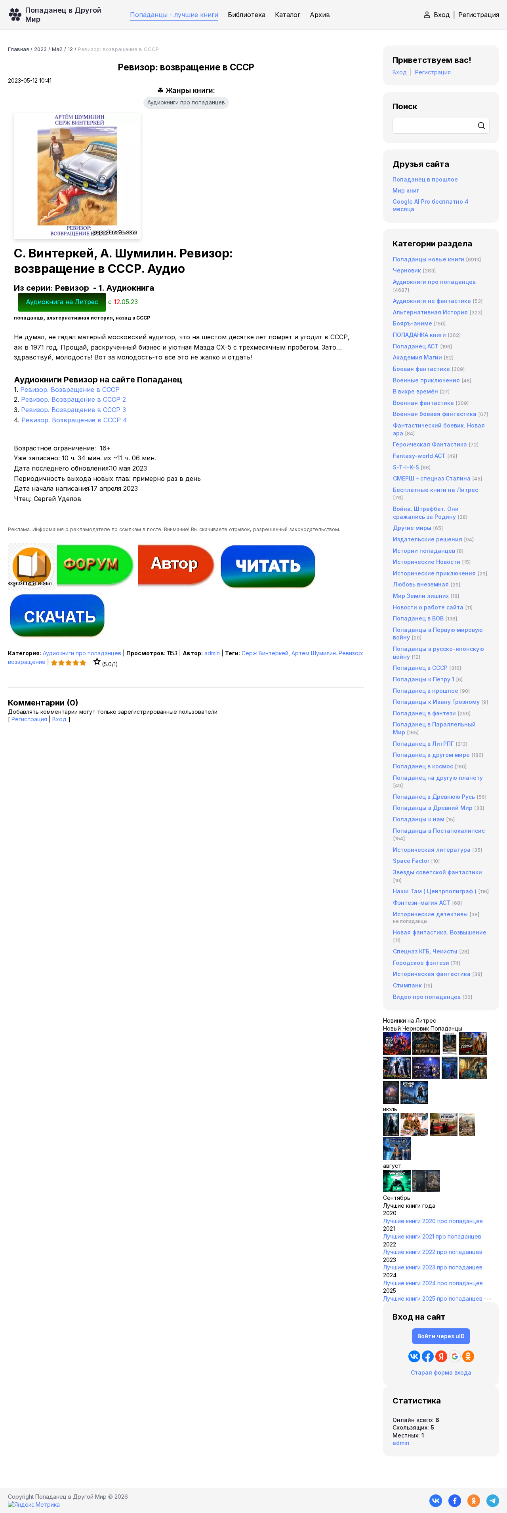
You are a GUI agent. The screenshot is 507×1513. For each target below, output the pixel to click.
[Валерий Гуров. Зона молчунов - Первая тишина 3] (473, 1052)
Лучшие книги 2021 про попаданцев (432, 1236)
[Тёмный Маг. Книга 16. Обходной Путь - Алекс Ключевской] (449, 1077)
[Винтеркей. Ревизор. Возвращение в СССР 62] (449, 1052)
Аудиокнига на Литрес (62, 302)
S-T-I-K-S (406, 467)
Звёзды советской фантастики (437, 872)
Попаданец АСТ (415, 346)
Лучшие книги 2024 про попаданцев (433, 1283)
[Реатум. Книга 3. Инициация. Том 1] (391, 1101)
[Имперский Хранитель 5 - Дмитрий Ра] (426, 1077)
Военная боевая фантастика (435, 413)
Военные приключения (426, 380)
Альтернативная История (430, 312)
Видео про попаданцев (427, 996)
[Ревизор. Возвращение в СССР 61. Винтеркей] (443, 1133)
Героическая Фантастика (430, 444)
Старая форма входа (441, 1372)
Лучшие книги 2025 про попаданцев (432, 1298)
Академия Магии (417, 357)
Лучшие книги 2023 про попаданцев (432, 1267)
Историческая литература (432, 849)
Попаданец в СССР (420, 667)
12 (70, 49)
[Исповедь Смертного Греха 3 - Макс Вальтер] (397, 1190)
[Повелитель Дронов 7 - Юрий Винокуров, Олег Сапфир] (397, 1077)
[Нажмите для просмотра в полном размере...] (186, 176)
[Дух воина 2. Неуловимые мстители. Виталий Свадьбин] (467, 1133)
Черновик (407, 270)
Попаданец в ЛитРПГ (423, 743)
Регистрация (478, 15)
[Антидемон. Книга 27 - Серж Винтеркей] (391, 1133)
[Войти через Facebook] (428, 1356)
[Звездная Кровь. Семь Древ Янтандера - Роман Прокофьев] (426, 1052)
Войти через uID (441, 1336)
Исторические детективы (430, 914)
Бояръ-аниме (412, 323)
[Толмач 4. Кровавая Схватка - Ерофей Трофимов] (426, 1190)
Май (57, 49)
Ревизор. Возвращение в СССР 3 (73, 410)
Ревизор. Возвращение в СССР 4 (74, 420)
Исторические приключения (434, 573)
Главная (18, 49)
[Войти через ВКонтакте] (414, 1356)
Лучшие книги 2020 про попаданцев (433, 1221)
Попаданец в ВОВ (418, 618)
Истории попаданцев (424, 550)
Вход (442, 15)
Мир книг (406, 190)
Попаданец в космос (423, 766)
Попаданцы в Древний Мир (433, 807)
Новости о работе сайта (428, 607)
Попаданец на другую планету (438, 777)
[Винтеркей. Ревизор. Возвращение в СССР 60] (414, 1133)
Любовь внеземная (421, 584)
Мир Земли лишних (421, 595)
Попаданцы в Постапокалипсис (439, 830)
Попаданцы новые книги (428, 259)
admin (212, 653)
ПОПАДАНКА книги (419, 334)
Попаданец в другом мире (431, 754)
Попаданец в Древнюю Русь (434, 796)
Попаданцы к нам (418, 819)
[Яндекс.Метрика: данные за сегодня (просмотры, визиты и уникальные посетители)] (34, 1505)
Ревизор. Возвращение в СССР (70, 389)
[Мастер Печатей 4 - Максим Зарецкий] (473, 1077)
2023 (40, 49)
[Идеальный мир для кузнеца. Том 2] (397, 1052)
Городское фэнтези (421, 962)
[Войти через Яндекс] (441, 1356)
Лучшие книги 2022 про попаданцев (432, 1251)
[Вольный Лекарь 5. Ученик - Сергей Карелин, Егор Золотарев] (397, 1157)
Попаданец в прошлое (425, 179)
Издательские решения (427, 539)
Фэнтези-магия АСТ (421, 902)
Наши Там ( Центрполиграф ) (435, 891)
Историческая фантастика (432, 973)
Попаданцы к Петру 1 (423, 679)
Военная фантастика (423, 402)
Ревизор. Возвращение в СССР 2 (73, 399)
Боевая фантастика (421, 368)
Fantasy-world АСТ (419, 455)
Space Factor (411, 860)
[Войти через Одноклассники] (468, 1356)
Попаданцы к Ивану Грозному (436, 701)
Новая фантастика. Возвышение (439, 932)
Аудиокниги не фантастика (432, 300)
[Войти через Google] (455, 1356)
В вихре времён (415, 391)
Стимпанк (407, 985)
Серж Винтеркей (265, 653)
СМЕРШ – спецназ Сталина (432, 478)
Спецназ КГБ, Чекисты (425, 951)
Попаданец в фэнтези (424, 713)
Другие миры (412, 527)
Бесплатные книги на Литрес (435, 489)
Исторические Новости (426, 561)
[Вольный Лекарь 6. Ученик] (414, 1101)
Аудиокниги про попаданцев (186, 102)
